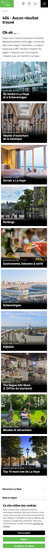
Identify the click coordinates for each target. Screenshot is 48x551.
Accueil (5, 11)
